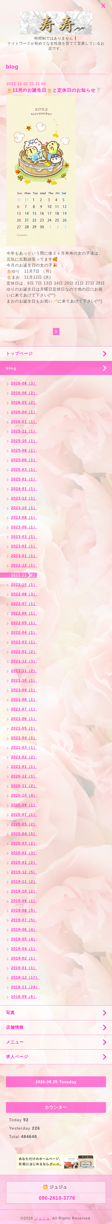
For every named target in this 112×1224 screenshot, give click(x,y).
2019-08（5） (24, 910)
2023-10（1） (24, 508)
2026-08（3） (24, 383)
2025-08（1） (24, 450)
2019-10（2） (24, 891)
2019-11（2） (24, 882)
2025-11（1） (24, 431)
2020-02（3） (24, 853)
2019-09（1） (24, 901)
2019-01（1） (24, 968)
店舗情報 (15, 1027)
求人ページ (17, 1056)
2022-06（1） (24, 613)
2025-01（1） (24, 479)
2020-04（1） (24, 834)
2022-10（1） (24, 585)
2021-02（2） (24, 757)
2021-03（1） (24, 747)
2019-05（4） (24, 939)
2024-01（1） (24, 489)
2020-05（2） (24, 824)
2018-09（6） (24, 997)
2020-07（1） (24, 815)
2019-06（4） (24, 930)
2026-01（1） (24, 422)
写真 (10, 1012)
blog (11, 368)
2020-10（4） (24, 795)
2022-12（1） (24, 565)
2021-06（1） (24, 719)
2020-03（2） (24, 843)
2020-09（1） (24, 805)
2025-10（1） (24, 441)
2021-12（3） (24, 661)
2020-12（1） (24, 776)
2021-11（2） (24, 671)
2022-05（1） (24, 623)
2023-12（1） (24, 498)
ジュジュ (42, 1218)
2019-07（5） (24, 920)
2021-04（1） (24, 738)
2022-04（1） (24, 632)
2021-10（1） (24, 680)
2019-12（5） (24, 872)
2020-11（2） (24, 786)
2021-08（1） (24, 700)
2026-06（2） (24, 393)
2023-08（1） (24, 517)
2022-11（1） (24, 575)
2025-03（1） (24, 469)
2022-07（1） (24, 604)
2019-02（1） (24, 958)
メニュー (15, 1042)
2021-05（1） (24, 728)
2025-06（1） (24, 460)
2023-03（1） (24, 537)
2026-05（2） (24, 402)
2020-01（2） (24, 862)
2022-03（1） (24, 642)
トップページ (19, 353)
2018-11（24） (25, 987)
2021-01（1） (24, 767)
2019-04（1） (24, 949)
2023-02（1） (24, 546)
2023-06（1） (24, 527)
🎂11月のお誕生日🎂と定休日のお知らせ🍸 (54, 90)
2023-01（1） (24, 556)
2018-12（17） (25, 977)
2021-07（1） (24, 709)
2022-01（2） (24, 652)
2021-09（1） (24, 690)
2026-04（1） (24, 412)
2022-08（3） (24, 594)
